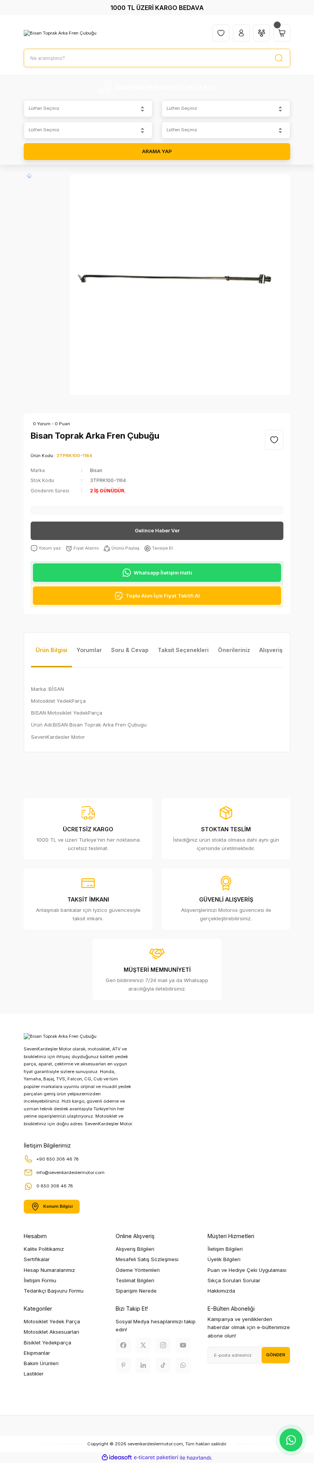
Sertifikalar (37, 1259)
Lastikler (34, 1374)
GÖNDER (275, 1354)
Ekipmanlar (37, 1353)
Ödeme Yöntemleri (138, 1270)
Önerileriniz (234, 650)
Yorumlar (89, 650)
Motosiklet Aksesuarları (51, 1332)
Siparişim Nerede (136, 1291)
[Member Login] (241, 33)
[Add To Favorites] (274, 440)
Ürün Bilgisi (51, 650)
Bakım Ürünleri (41, 1363)
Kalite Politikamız (44, 1249)
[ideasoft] (116, 1457)
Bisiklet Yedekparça (47, 1342)
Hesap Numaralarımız (49, 1270)
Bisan (96, 470)
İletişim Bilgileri (225, 1249)
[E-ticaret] (156, 1458)
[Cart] (281, 33)
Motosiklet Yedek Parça (52, 1321)
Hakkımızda (221, 1291)
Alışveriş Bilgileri (135, 1249)
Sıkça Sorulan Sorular (234, 1280)
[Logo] (60, 33)
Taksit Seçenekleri (183, 650)
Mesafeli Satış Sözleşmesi (147, 1259)
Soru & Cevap (130, 650)
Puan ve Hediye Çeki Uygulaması (247, 1270)
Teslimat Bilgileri (135, 1280)
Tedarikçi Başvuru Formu (53, 1291)
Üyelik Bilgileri (224, 1259)
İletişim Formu (40, 1280)
